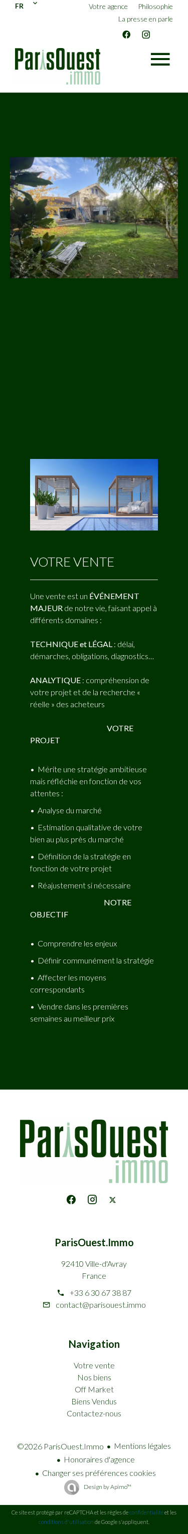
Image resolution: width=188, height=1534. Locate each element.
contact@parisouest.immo (101, 1304)
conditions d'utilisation (66, 1521)
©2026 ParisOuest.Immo (60, 1446)
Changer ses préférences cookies (99, 1472)
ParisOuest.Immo (94, 1242)
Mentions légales (142, 1445)
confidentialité (146, 1512)
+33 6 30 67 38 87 (100, 1292)
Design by (107, 1486)
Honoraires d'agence (99, 1459)
